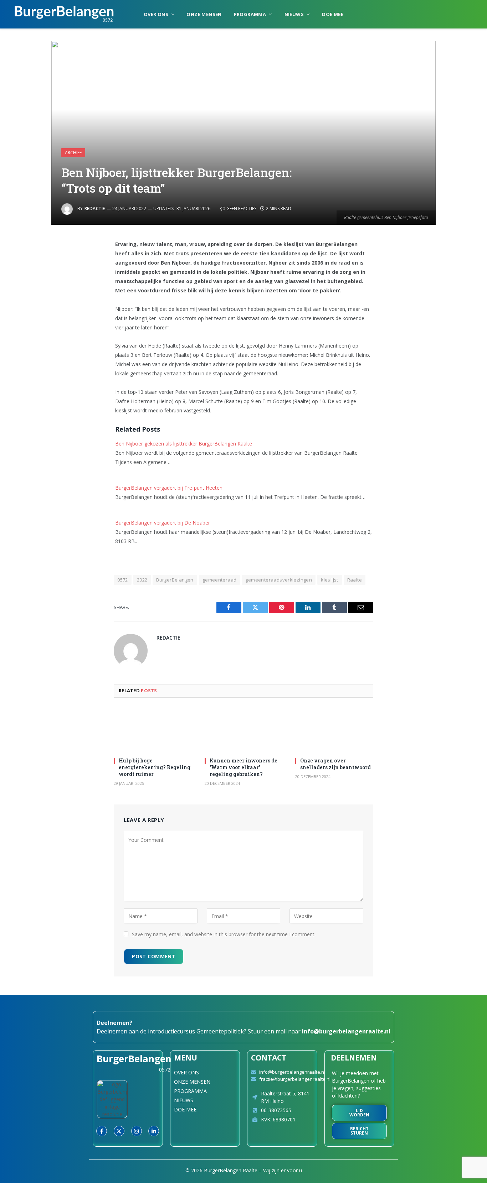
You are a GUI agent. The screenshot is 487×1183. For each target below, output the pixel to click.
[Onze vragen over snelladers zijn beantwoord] (334, 729)
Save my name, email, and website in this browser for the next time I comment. (224, 934)
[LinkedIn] (57, 299)
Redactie (94, 208)
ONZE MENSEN (203, 14)
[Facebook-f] (101, 1131)
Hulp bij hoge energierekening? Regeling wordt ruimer (154, 767)
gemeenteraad (220, 580)
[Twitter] (57, 281)
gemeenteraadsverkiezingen (278, 580)
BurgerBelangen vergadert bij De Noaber (162, 522)
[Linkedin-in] (153, 1131)
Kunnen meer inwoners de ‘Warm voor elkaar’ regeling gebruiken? (243, 767)
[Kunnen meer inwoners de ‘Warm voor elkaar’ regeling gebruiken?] (244, 729)
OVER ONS (156, 14)
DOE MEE (332, 14)
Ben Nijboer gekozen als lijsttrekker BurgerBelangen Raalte (183, 443)
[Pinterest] (57, 318)
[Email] (57, 336)
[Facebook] (57, 263)
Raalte (354, 580)
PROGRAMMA (250, 14)
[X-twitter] (119, 1131)
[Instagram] (136, 1131)
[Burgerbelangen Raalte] (64, 14)
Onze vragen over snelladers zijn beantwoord (335, 764)
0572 (122, 580)
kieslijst (329, 580)
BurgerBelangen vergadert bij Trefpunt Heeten (168, 487)
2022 (142, 580)
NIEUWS (294, 14)
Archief (73, 153)
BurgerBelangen (174, 580)
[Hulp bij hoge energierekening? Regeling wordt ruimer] (153, 729)
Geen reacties (241, 208)
